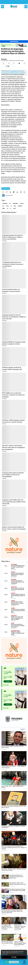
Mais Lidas (6, 557)
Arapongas (14, 41)
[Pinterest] (21, 192)
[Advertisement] (14, 24)
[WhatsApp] (6, 962)
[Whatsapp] (3, 63)
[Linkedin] (17, 192)
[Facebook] (8, 63)
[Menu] (2, 6)
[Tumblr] (24, 192)
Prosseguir (14, 957)
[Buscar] (25, 6)
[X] (14, 63)
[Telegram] (19, 63)
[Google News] (24, 63)
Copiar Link (6, 188)
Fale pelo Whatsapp (14, 962)
